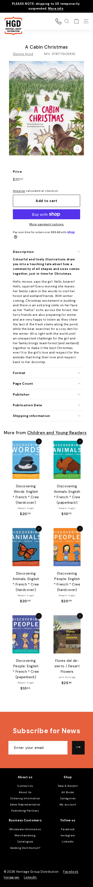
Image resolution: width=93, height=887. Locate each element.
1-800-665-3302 (58, 21)
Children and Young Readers (57, 433)
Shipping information (31, 416)
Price (17, 171)
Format (19, 373)
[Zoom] (77, 149)
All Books (67, 792)
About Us (25, 792)
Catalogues (25, 841)
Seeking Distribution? (25, 848)
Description (23, 252)
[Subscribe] (78, 748)
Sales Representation (25, 804)
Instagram (68, 835)
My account (68, 804)
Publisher (21, 394)
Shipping (19, 190)
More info (55, 8)
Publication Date (27, 405)
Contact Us (25, 786)
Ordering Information (25, 798)
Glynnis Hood (23, 54)
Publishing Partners (25, 810)
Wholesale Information (25, 829)
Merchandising (25, 835)
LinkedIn (68, 841)
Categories (68, 798)
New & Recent (68, 786)
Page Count (23, 383)
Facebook (67, 829)
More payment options (46, 224)
